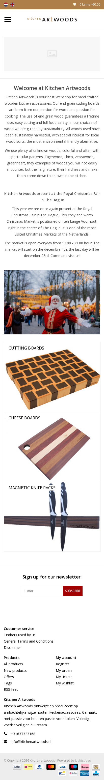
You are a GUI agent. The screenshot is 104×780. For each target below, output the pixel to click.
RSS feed (11, 689)
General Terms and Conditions (29, 641)
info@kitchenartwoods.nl (31, 741)
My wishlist (65, 683)
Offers (9, 676)
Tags (8, 683)
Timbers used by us (20, 634)
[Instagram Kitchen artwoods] (61, 606)
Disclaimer (12, 647)
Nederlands (6, 5)
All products (13, 663)
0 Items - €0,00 (89, 4)
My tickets (64, 676)
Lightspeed (83, 760)
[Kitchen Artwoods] (60, 18)
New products (15, 670)
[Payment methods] (16, 767)
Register (62, 663)
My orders (64, 670)
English (12, 5)
